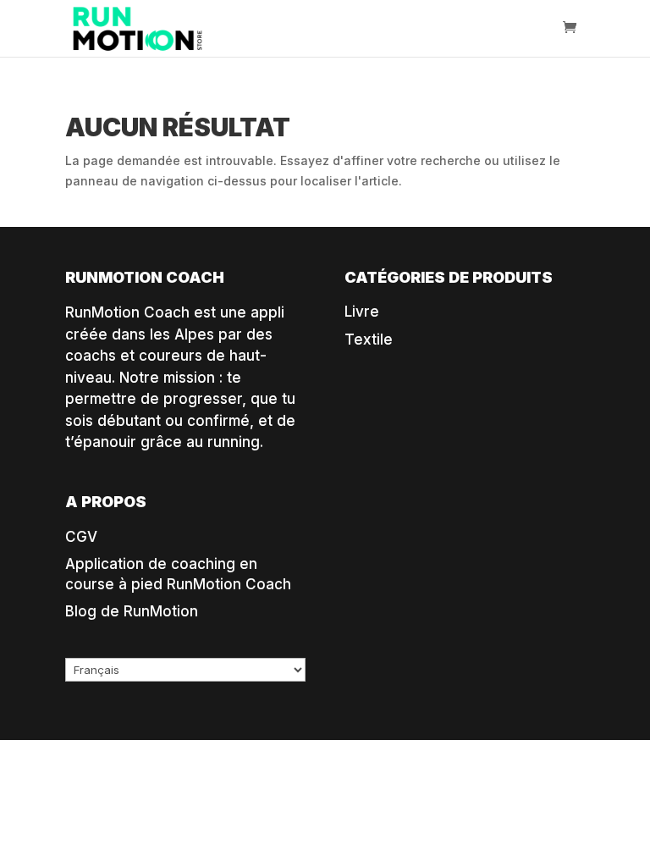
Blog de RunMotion (131, 611)
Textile (368, 339)
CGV (81, 536)
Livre (361, 311)
